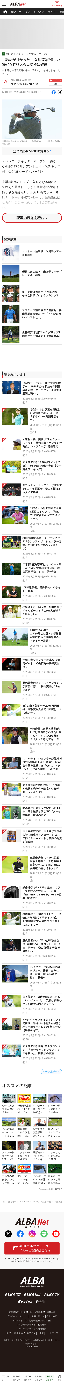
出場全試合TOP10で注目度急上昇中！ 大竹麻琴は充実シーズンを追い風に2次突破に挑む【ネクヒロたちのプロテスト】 (45, 864)
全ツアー (16, 11)
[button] (32, 393)
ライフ (51, 11)
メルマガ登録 (57, 6)
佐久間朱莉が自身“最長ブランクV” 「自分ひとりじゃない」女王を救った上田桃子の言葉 (41, 1050)
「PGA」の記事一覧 (41, 1202)
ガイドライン (18, 1320)
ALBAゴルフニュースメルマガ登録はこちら (35, 1248)
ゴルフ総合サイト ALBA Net (15, 1202)
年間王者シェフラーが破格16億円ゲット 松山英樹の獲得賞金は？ (41, 663)
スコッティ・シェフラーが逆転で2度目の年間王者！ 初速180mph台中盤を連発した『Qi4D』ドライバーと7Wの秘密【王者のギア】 (42, 765)
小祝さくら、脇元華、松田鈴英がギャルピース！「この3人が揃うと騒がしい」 (42, 611)
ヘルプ (40, 1333)
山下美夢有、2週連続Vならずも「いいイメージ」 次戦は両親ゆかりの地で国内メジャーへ (42, 1000)
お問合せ (31, 1333)
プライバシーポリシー (17, 1316)
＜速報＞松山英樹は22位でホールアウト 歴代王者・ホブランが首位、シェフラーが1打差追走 (42, 443)
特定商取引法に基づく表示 (39, 1320)
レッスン (39, 11)
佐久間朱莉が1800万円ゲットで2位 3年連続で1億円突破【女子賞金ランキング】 (42, 466)
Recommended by (46, 1189)
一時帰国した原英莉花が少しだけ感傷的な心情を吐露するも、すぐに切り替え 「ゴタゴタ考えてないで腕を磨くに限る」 (45, 735)
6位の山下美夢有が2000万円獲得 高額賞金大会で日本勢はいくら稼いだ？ (42, 709)
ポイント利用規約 (14, 1333)
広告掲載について (17, 1312)
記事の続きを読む (30, 218)
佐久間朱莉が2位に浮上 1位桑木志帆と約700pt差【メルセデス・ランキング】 (41, 788)
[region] (32, 11)
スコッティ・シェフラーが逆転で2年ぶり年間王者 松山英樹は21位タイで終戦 (42, 489)
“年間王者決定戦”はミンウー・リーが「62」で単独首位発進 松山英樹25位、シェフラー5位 (42, 568)
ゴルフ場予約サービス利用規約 (31, 1324)
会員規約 (50, 1316)
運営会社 (51, 1312)
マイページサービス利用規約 (32, 1329)
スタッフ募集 (36, 1312)
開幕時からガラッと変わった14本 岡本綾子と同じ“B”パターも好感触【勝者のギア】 (42, 811)
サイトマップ (52, 1333)
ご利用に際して (37, 1316)
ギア (27, 11)
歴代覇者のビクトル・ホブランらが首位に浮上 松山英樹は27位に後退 (42, 686)
